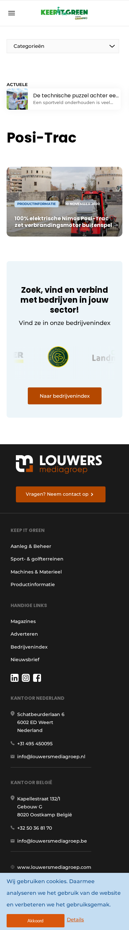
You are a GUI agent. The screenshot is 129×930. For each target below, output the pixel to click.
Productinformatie (33, 584)
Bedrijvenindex (29, 647)
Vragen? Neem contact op (57, 494)
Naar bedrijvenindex (65, 396)
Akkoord (35, 920)
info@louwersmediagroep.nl (51, 757)
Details (75, 919)
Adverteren (24, 634)
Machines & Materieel (36, 572)
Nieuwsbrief (25, 660)
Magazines (23, 621)
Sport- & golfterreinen (37, 559)
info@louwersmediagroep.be (52, 841)
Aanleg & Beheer (31, 546)
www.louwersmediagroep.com (54, 867)
